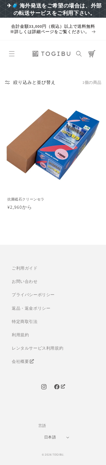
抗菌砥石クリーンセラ (25, 199)
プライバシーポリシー (33, 294)
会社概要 (20, 361)
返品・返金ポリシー (31, 308)
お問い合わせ (25, 281)
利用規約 (20, 334)
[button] (11, 53)
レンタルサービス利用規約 (37, 348)
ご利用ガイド (25, 268)
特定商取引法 (25, 321)
